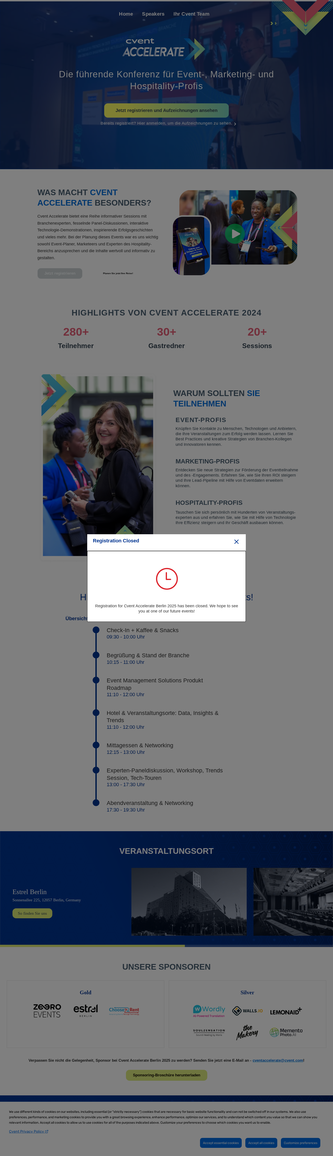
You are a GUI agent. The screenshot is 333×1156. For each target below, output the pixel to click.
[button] (236, 542)
